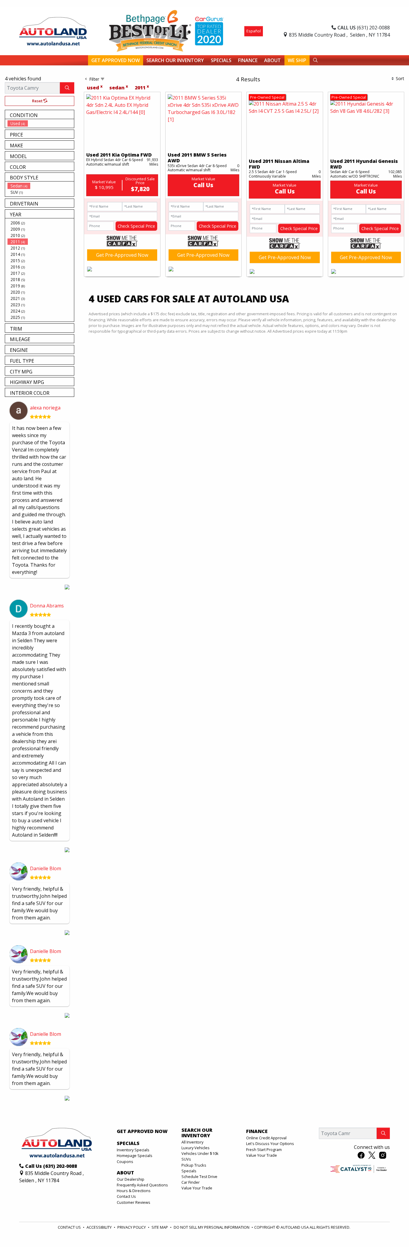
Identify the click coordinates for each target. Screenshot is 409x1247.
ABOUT (125, 1173)
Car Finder (190, 1182)
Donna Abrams (47, 605)
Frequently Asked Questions (142, 1185)
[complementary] (391, 1229)
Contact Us (126, 1196)
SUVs (186, 1159)
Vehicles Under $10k (200, 1153)
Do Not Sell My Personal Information (212, 1227)
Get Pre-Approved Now (122, 255)
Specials (188, 1171)
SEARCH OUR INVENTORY (196, 1133)
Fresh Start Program (264, 1149)
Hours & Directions (134, 1190)
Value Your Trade (196, 1188)
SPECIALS (128, 1143)
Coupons (125, 1161)
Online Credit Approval (266, 1138)
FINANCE (257, 1131)
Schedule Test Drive (199, 1176)
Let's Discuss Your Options (270, 1143)
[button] (115, 60)
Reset (37, 100)
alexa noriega (45, 407)
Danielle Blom (45, 868)
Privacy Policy (132, 1227)
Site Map (160, 1227)
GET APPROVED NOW (142, 1131)
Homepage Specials (134, 1155)
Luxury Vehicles (195, 1147)
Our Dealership (130, 1179)
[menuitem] (40, 123)
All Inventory (192, 1142)
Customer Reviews (133, 1202)
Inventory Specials (133, 1150)
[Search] (67, 88)
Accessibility (100, 1227)
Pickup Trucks (193, 1165)
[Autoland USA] (53, 30)
